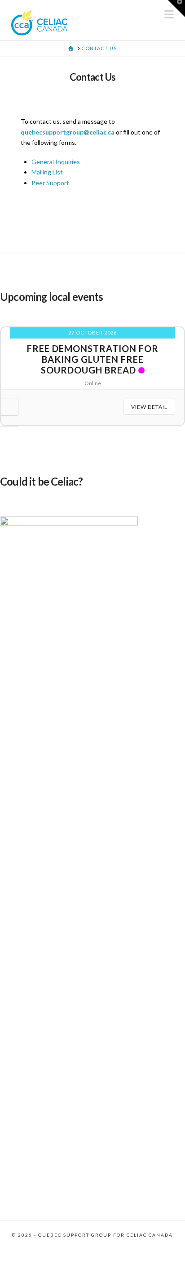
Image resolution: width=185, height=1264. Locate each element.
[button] (176, 8)
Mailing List (47, 172)
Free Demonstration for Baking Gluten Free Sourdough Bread (93, 359)
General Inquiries (55, 161)
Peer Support (50, 183)
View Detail (149, 407)
